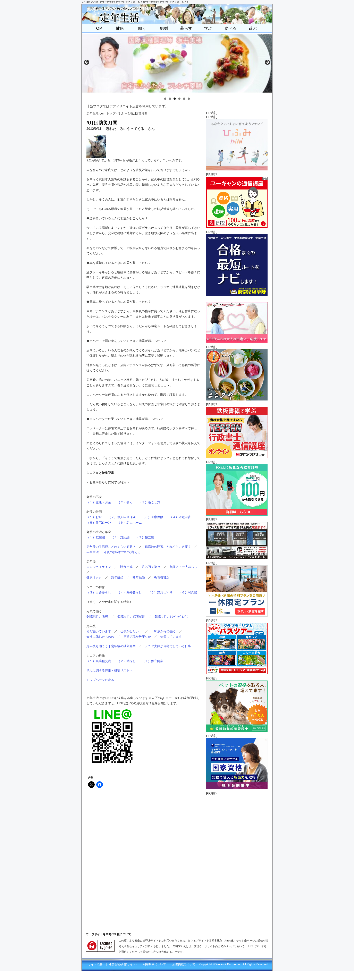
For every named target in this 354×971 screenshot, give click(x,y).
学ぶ (208, 28)
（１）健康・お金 (98, 502)
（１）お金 (94, 517)
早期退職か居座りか (137, 636)
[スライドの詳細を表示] (177, 63)
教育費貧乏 (161, 577)
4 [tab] (179, 99)
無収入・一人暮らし (183, 566)
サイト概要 (95, 964)
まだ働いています (98, 631)
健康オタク (94, 577)
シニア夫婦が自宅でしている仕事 (168, 646)
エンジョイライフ (98, 566)
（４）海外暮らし (129, 592)
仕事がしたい (129, 631)
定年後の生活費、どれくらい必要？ (111, 546)
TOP (98, 28)
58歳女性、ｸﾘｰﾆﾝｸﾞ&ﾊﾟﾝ (171, 616)
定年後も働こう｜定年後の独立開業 (111, 646)
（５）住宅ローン (98, 522)
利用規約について (154, 964)
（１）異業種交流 (98, 661)
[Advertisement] (237, 857)
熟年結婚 (139, 577)
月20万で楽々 (151, 566)
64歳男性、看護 (97, 616)
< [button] (87, 62)
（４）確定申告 (180, 517)
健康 (120, 28)
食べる (230, 28)
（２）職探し (126, 661)
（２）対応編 (120, 537)
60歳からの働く (165, 631)
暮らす (186, 28)
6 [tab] (189, 99)
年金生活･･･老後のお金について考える (113, 552)
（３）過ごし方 (149, 502)
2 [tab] (170, 99)
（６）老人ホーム (129, 522)
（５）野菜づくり (160, 592)
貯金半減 (126, 566)
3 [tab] (175, 99)
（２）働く (125, 502)
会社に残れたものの (100, 636)
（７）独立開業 (152, 661)
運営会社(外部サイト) (123, 964)
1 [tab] (165, 99)
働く (142, 28)
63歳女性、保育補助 (131, 616)
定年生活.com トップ (101, 113)
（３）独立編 (145, 537)
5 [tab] (184, 99)
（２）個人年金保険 (122, 517)
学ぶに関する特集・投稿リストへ (109, 670)
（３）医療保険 (152, 517)
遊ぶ (252, 28)
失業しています (171, 636)
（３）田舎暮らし (98, 592)
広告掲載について (183, 964)
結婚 (164, 28)
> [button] (267, 62)
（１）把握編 (95, 537)
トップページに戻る (100, 680)
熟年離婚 (117, 577)
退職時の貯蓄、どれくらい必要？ (168, 546)
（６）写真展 (188, 592)
